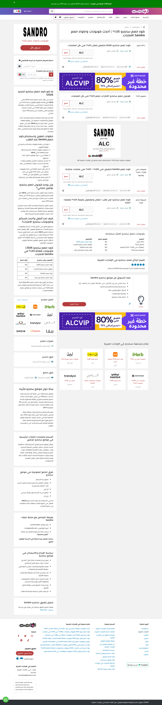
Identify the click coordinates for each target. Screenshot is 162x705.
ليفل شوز (70, 363)
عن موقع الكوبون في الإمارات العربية (107, 645)
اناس (92, 387)
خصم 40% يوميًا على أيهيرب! (101, 4)
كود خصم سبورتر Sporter (106, 669)
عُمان (146, 641)
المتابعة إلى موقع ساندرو (79, 61)
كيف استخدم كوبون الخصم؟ (105, 653)
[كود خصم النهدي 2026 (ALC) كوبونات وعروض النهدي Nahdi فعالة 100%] (20, 322)
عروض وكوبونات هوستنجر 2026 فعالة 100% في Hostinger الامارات (66, 641)
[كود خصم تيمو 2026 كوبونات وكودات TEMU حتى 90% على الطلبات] (115, 354)
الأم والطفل (101, 17)
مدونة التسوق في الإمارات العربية (105, 636)
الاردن (146, 651)
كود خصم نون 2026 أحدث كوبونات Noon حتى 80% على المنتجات (67, 635)
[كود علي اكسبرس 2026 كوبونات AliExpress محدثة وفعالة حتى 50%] (35, 331)
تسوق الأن (35, 48)
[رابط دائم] (130, 66)
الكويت (146, 635)
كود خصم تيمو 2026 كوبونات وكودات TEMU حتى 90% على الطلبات (66, 631)
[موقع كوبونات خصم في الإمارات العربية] (144, 27)
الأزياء (110, 17)
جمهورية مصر (143, 648)
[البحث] (52, 11)
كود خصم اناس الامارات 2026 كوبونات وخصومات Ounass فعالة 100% (65, 648)
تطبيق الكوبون (69, 17)
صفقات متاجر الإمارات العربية (105, 631)
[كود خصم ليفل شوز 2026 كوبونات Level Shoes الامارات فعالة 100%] (70, 354)
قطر (147, 645)
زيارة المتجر (74, 304)
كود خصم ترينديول (108, 656)
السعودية (145, 628)
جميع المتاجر (135, 17)
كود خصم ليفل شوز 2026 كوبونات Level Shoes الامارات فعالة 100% (66, 638)
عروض (125, 17)
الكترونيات (80, 17)
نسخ (66, 52)
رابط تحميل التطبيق (24, 653)
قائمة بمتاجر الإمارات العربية (105, 628)
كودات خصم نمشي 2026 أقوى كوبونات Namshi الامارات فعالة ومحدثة (65, 645)
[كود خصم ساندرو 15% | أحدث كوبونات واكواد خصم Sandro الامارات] (104, 141)
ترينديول (69, 384)
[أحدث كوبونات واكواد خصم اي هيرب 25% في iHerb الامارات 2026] (138, 354)
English (28, 11)
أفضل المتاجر (47, 300)
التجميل (90, 17)
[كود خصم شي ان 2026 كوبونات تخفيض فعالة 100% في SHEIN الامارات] (20, 331)
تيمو (115, 365)
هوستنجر (138, 387)
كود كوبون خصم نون (107, 660)
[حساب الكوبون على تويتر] (25, 636)
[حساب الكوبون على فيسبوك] (18, 636)
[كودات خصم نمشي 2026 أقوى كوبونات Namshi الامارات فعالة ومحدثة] (115, 375)
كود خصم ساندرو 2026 (84, 241)
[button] (14, 2)
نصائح (117, 17)
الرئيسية (145, 17)
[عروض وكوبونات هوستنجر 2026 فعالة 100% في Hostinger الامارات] (138, 375)
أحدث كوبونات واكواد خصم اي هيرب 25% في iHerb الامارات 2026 (67, 628)
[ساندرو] (35, 31)
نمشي (115, 384)
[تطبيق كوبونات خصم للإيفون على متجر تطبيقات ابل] (55, 17)
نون (92, 363)
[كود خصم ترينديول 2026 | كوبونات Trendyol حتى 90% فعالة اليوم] (70, 375)
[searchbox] (84, 11)
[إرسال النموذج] (51, 74)
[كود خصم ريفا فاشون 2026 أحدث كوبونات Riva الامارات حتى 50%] (49, 331)
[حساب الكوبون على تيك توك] (28, 640)
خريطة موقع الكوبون (107, 641)
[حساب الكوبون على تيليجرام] (21, 640)
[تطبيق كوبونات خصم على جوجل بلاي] (60, 17)
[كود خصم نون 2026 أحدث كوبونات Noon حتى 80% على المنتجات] (92, 354)
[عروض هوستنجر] (103, 81)
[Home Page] (140, 11)
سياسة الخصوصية (109, 650)
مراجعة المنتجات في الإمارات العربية (105, 664)
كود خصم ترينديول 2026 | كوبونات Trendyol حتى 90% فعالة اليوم (67, 651)
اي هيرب (138, 363)
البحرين (146, 638)
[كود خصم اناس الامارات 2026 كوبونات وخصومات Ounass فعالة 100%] (92, 375)
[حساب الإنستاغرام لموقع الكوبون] (32, 636)
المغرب (145, 654)
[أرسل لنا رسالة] (6, 700)
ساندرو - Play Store (46, 609)
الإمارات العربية (143, 631)
